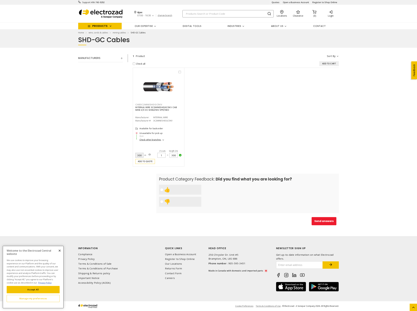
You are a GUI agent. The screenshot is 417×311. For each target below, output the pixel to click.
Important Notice (88, 278)
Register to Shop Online (324, 2)
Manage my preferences (33, 298)
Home (81, 32)
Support (86, 2)
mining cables (119, 32)
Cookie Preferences (244, 306)
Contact (319, 26)
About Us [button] (277, 26)
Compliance (85, 254)
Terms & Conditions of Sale (95, 263)
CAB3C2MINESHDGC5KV (148, 104)
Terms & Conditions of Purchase (98, 268)
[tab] (100, 58)
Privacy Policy (86, 259)
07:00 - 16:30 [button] (144, 15)
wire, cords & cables (98, 32)
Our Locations (173, 263)
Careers (170, 278)
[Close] (59, 250)
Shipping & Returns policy (94, 273)
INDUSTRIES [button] (234, 26)
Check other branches (150, 139)
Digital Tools (192, 26)
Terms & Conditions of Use (268, 306)
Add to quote (145, 161)
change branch (165, 15)
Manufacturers (89, 58)
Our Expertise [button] (144, 26)
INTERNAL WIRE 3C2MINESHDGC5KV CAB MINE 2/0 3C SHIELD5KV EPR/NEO (156, 108)
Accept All (33, 289)
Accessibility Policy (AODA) (94, 282)
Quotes (276, 2)
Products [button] (100, 26)
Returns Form (173, 268)
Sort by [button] (331, 56)
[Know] (149, 154)
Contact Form (173, 273)
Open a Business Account (296, 2)
